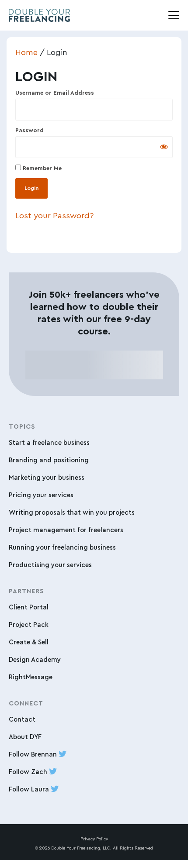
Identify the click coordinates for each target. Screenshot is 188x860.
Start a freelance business (49, 442)
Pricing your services (41, 495)
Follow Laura (30, 789)
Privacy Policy (94, 838)
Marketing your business (46, 477)
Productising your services (50, 565)
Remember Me (41, 168)
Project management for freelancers (66, 530)
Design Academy (35, 659)
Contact (22, 719)
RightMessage (30, 677)
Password (29, 130)
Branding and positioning (49, 460)
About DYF (25, 737)
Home (26, 52)
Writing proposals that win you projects (72, 512)
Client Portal (29, 607)
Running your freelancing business (62, 547)
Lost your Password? (54, 215)
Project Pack (29, 624)
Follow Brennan (34, 754)
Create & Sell (29, 642)
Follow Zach (29, 771)
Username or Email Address (54, 92)
